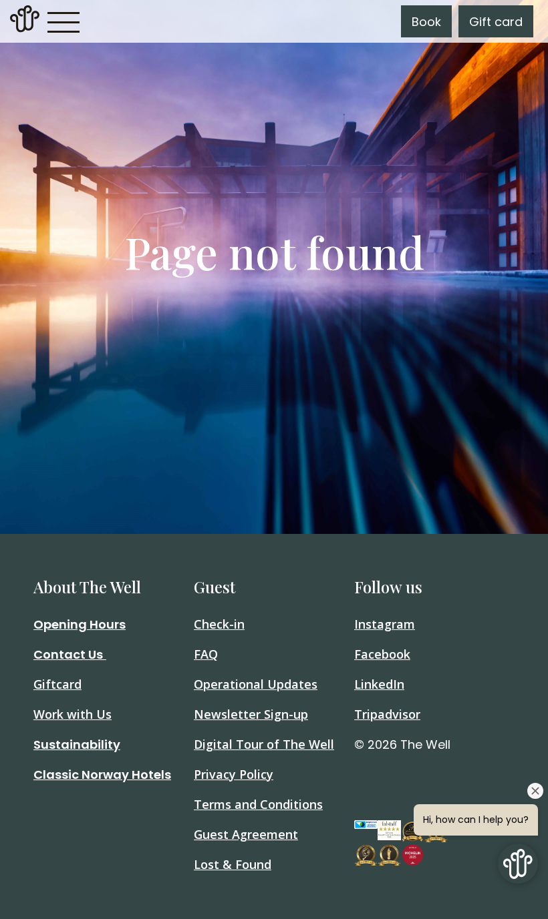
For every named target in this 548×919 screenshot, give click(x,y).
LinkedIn (379, 684)
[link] (24, 21)
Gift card (496, 21)
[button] (63, 21)
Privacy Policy (233, 774)
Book (426, 21)
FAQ (206, 654)
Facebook (382, 654)
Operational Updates (255, 684)
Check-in (219, 624)
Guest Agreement (246, 834)
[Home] (24, 28)
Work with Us (72, 714)
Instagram (384, 624)
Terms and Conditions (258, 804)
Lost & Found (232, 864)
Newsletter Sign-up (251, 714)
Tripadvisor (387, 714)
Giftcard (57, 684)
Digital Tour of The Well (264, 744)
